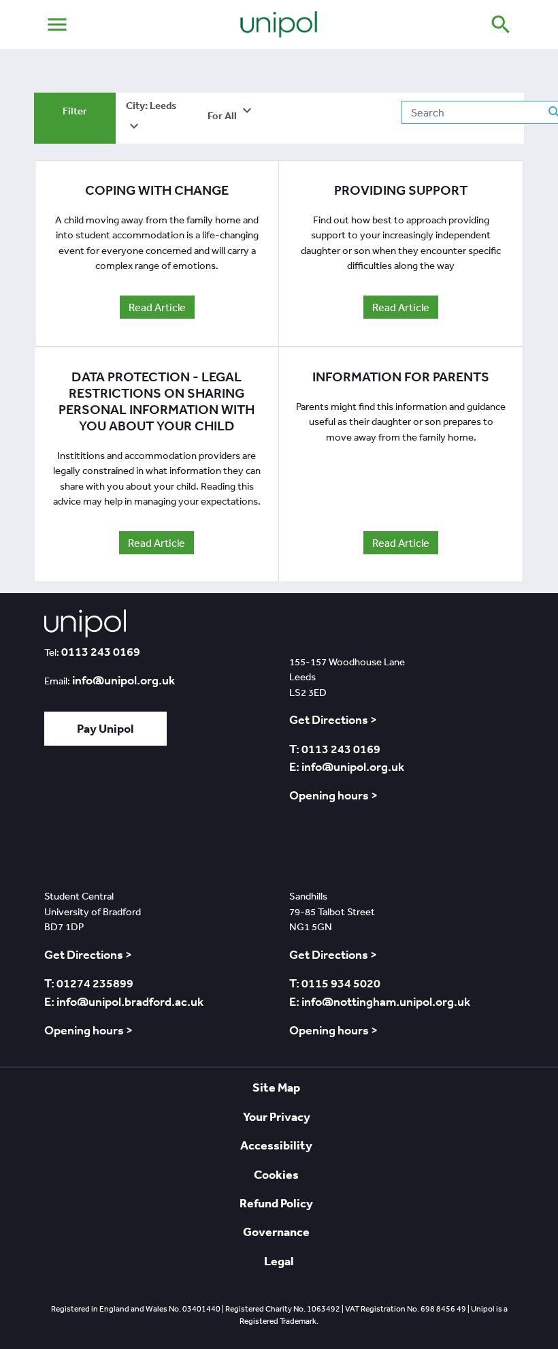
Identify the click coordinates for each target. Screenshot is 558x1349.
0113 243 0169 (100, 652)
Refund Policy (276, 1203)
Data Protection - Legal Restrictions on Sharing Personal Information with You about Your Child (157, 401)
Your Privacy (276, 1116)
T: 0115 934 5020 (334, 983)
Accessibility (276, 1145)
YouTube (171, 796)
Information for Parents (400, 376)
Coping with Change (157, 190)
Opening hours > (333, 795)
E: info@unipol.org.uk (346, 767)
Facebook (131, 796)
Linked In (96, 796)
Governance (276, 1231)
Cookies (276, 1174)
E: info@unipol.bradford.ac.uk (123, 1002)
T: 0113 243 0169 (334, 749)
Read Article (157, 307)
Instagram (211, 796)
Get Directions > (333, 720)
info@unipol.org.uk (123, 680)
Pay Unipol (105, 728)
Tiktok (61, 796)
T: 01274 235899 (88, 983)
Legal (279, 1261)
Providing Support (400, 190)
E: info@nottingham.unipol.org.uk (379, 1002)
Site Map (276, 1087)
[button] (156, 118)
